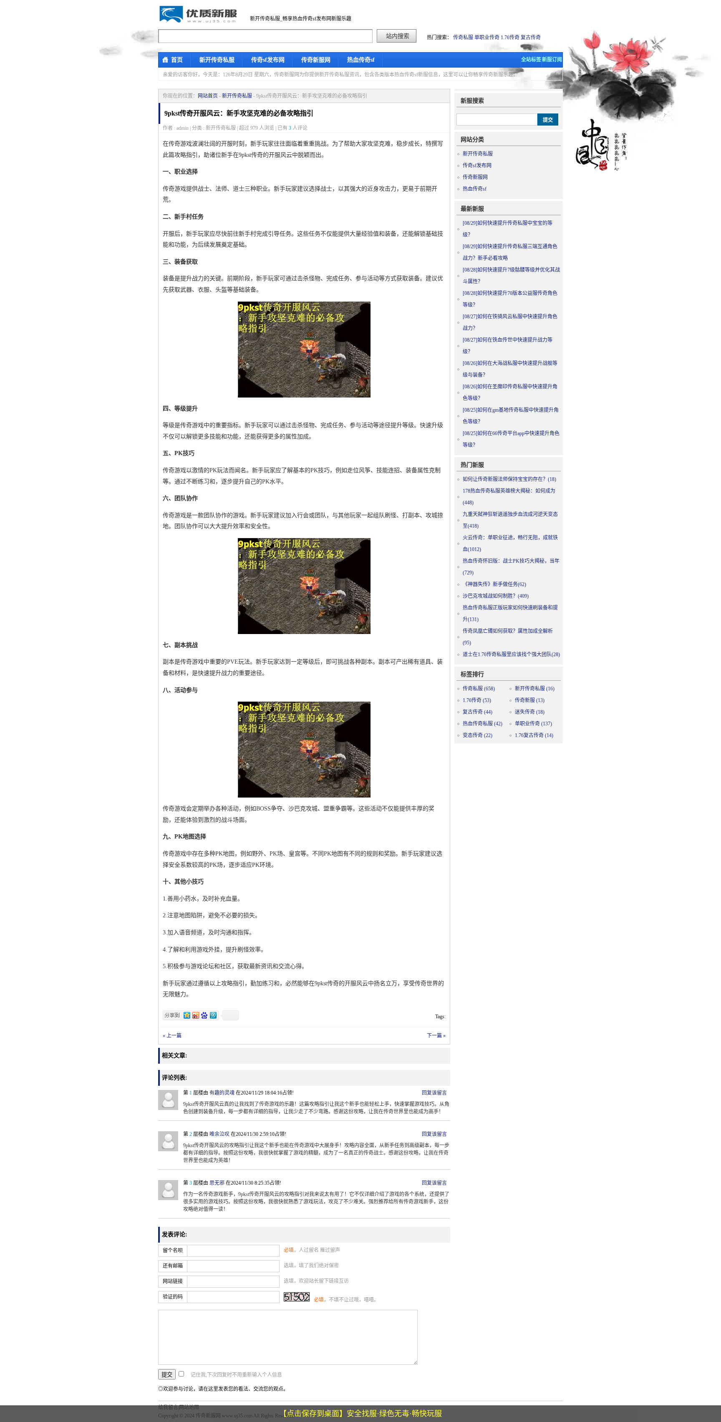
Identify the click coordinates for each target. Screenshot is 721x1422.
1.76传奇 (510, 37)
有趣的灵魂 (221, 1093)
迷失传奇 (530, 712)
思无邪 (216, 1183)
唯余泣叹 (219, 1134)
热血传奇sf (361, 60)
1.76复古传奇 (534, 735)
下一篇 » (436, 1036)
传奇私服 (463, 37)
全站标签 (531, 60)
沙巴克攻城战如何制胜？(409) (496, 596)
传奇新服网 (315, 60)
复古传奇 (531, 37)
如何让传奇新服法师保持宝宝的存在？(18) (509, 479)
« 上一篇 (172, 1036)
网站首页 (208, 96)
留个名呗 (173, 1250)
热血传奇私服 (482, 724)
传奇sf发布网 (268, 60)
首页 (177, 60)
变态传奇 (477, 735)
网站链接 (173, 1281)
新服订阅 (552, 60)
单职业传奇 (486, 37)
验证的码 (173, 1297)
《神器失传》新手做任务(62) (494, 584)
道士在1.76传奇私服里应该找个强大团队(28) (511, 654)
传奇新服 (530, 700)
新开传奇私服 (216, 60)
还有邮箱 (173, 1266)
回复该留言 (434, 1093)
